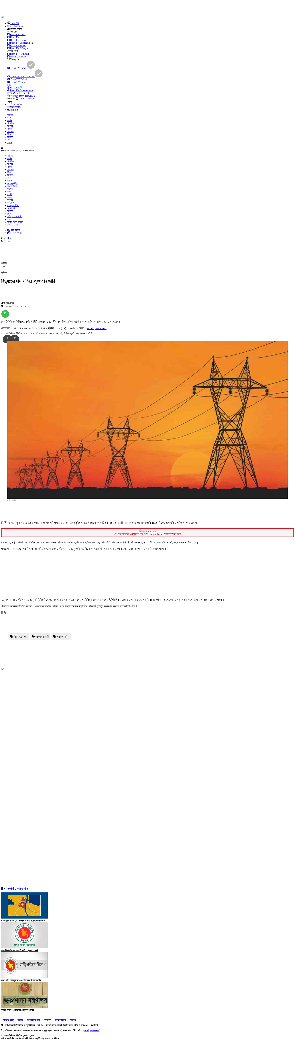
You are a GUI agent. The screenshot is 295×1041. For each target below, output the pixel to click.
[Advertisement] (75, 8)
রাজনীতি (10, 123)
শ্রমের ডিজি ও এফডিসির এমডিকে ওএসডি (17, 1010)
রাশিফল (10, 211)
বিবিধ (9, 213)
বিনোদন (10, 137)
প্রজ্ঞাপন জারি (42, 636)
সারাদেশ (10, 131)
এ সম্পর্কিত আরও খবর (16, 888)
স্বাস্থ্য (9, 197)
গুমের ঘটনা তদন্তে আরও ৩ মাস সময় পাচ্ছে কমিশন (21, 980)
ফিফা (9, 117)
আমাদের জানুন (8, 1020)
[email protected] (96, 328)
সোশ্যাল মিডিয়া (13, 205)
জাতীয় (9, 120)
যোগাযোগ (47, 1020)
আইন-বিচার (11, 202)
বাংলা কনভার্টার (60, 1020)
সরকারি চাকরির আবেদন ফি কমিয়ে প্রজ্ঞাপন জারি (19, 950)
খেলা (9, 139)
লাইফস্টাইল (12, 186)
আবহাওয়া (11, 208)
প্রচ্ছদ (4, 262)
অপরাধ (10, 200)
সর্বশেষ (10, 115)
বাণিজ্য (10, 126)
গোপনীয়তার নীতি (33, 1020)
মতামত (10, 189)
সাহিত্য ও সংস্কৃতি (14, 216)
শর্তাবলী (21, 1020)
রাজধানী (10, 128)
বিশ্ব (9, 134)
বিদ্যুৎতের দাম (21, 636)
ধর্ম (8, 219)
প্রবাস (9, 142)
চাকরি (9, 194)
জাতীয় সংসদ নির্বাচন (15, 222)
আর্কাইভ (73, 1020)
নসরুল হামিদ (63, 636)
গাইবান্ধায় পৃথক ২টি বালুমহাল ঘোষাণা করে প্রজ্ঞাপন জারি (23, 920)
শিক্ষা (9, 191)
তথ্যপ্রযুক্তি (12, 183)
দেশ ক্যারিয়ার (12, 224)
